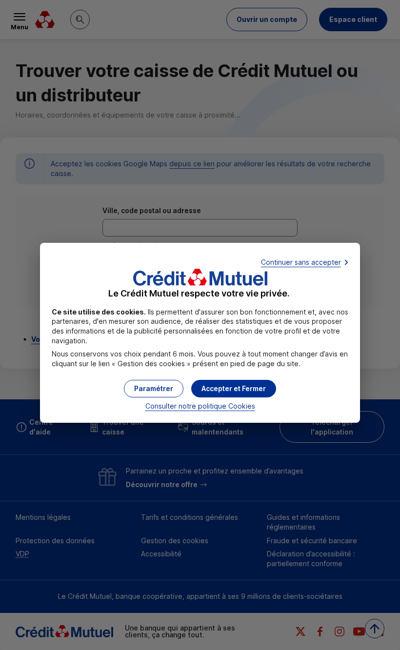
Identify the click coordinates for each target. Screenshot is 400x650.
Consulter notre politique (200, 406)
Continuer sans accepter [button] (301, 262)
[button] (233, 388)
